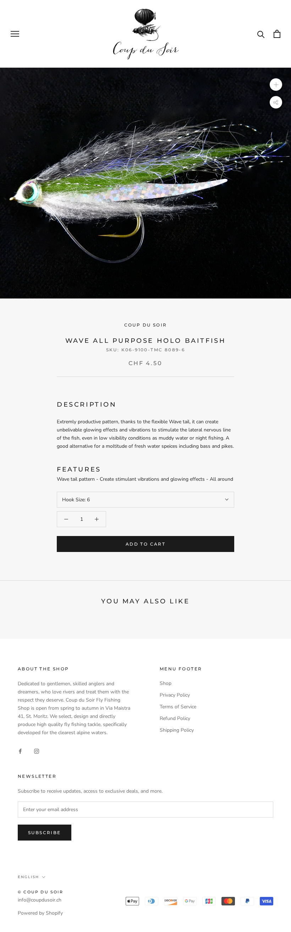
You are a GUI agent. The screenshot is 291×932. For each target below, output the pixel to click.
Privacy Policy (175, 695)
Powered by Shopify (40, 913)
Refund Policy (175, 718)
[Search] (261, 34)
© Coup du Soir (40, 891)
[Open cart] (277, 34)
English (28, 877)
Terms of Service (178, 706)
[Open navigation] (15, 34)
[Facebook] (20, 751)
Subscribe (44, 832)
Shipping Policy (177, 730)
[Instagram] (36, 751)
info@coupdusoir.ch (39, 900)
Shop (165, 683)
